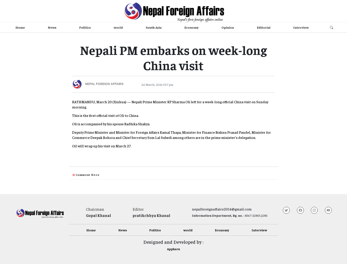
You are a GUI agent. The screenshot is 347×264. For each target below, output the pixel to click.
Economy (191, 27)
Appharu (173, 249)
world (118, 27)
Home (20, 27)
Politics (85, 27)
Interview (301, 27)
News (52, 27)
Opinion (227, 27)
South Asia (154, 27)
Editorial (263, 27)
